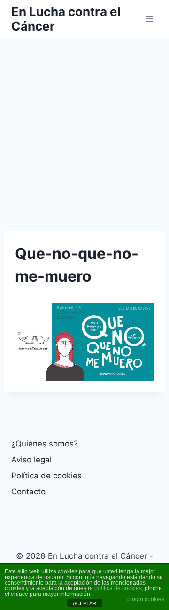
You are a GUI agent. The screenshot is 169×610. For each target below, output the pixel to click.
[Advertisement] (84, 126)
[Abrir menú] (149, 18)
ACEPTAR (84, 603)
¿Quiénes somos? (44, 443)
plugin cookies (145, 599)
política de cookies (118, 588)
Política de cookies (46, 475)
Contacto (28, 491)
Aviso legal (31, 459)
